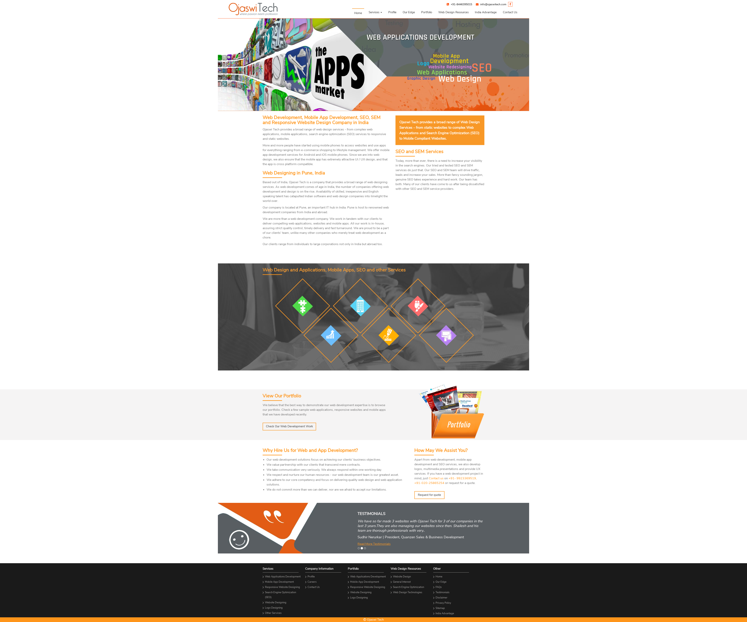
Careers (312, 582)
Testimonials (442, 592)
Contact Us (510, 12)
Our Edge (409, 12)
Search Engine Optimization (408, 587)
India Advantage (486, 12)
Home (358, 13)
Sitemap (440, 608)
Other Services (273, 613)
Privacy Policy (443, 603)
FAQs (439, 587)
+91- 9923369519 (462, 478)
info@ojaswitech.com (493, 4)
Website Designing (275, 602)
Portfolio (426, 12)
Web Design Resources (453, 12)
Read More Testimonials (374, 544)
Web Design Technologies (407, 592)
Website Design (402, 576)
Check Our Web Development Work (289, 426)
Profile (392, 12)
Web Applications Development (283, 576)
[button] (375, 12)
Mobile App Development (279, 582)
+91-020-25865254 (429, 483)
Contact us (436, 478)
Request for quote (429, 495)
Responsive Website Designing (282, 587)
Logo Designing (274, 608)
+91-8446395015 (461, 4)
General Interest (402, 582)
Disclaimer (441, 597)
